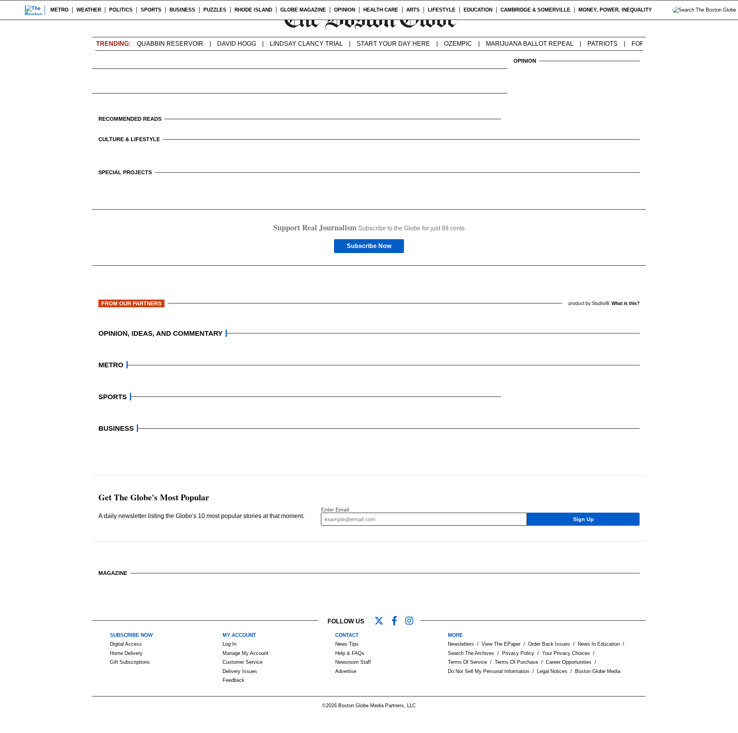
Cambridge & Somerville (535, 10)
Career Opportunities (569, 662)
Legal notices (552, 671)
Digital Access (126, 644)
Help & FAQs (349, 653)
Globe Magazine (303, 10)
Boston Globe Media (597, 671)
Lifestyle (441, 10)
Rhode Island (253, 10)
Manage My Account (245, 653)
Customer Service (243, 662)
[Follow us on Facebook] (397, 621)
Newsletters (461, 644)
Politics (121, 10)
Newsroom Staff (353, 662)
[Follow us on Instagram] (413, 621)
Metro (59, 10)
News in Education (599, 644)
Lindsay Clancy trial (306, 43)
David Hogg (236, 43)
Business (182, 10)
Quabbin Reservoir (170, 43)
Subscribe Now (369, 246)
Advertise (345, 671)
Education (478, 10)
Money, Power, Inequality (615, 10)
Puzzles (214, 10)
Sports (151, 10)
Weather (88, 10)
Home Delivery (126, 653)
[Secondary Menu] (14, 10)
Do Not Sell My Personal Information (488, 671)
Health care (380, 10)
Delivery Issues (240, 671)
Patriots (602, 43)
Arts (413, 10)
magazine (112, 573)
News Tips (347, 644)
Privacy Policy (518, 653)
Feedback (233, 680)
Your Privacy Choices (566, 653)
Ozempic (458, 43)
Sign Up (583, 519)
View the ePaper (501, 644)
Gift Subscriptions (130, 662)
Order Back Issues (549, 644)
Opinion (344, 10)
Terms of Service (467, 662)
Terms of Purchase (516, 662)
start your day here (393, 43)
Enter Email (335, 509)
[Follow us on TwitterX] (382, 621)
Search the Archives (471, 653)
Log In (229, 644)
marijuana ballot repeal (529, 43)
